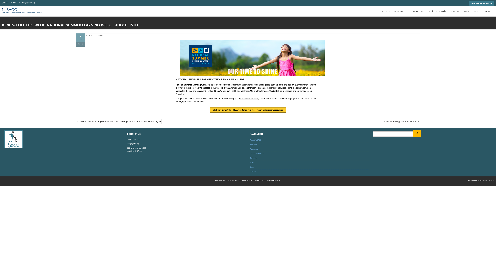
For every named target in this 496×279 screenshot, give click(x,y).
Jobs (475, 11)
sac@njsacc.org (28, 2)
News (466, 11)
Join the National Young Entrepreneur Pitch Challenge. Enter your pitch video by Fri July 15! (120, 121)
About (384, 11)
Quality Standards (437, 11)
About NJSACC (255, 140)
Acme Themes (488, 180)
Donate (486, 11)
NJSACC (9, 9)
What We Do (400, 11)
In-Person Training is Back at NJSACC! (400, 121)
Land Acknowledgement (482, 3)
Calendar (454, 11)
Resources (418, 11)
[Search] (417, 133)
